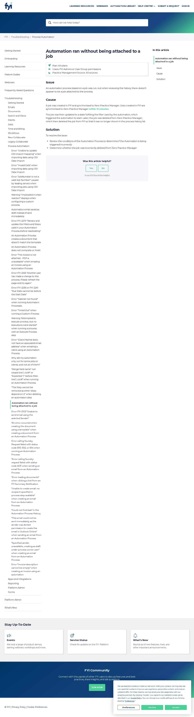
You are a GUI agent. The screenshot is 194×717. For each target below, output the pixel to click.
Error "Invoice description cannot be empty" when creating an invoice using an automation (25, 569)
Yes (91, 168)
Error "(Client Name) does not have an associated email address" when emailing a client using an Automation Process (26, 347)
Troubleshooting (20, 37)
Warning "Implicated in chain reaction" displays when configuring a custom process (26, 200)
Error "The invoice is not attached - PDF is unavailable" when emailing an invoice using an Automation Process (25, 262)
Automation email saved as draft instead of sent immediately (25, 213)
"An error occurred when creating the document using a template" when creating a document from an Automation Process (25, 430)
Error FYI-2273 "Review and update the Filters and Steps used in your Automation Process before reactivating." (26, 226)
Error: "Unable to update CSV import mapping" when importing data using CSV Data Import (26, 155)
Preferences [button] (129, 701)
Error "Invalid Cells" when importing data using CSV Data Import (24, 168)
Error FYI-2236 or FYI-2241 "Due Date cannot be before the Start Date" (26, 291)
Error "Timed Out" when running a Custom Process (25, 312)
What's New (140, 640)
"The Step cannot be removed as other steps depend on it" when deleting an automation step (26, 392)
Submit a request (168, 6)
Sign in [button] (185, 6)
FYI (6, 37)
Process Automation (43, 37)
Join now (97, 687)
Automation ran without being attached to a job (24, 404)
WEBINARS (102, 6)
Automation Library (123, 6)
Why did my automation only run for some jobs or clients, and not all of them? (25, 361)
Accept (175, 707)
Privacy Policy (19, 707)
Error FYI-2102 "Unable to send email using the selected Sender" (24, 415)
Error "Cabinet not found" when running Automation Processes (25, 302)
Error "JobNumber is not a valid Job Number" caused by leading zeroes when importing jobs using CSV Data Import (25, 183)
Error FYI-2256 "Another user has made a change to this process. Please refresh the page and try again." (26, 278)
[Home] (8, 6)
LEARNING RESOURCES (82, 6)
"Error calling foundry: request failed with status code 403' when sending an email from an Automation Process (25, 466)
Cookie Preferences (37, 707)
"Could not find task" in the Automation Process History (26, 512)
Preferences (128, 707)
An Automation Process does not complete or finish (25, 249)
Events (11, 640)
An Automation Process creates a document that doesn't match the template (26, 239)
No (103, 168)
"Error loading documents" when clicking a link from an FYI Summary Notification (26, 480)
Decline (152, 707)
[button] (23, 51)
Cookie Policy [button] (136, 698)
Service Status (78, 640)
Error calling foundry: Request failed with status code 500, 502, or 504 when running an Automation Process (25, 448)
